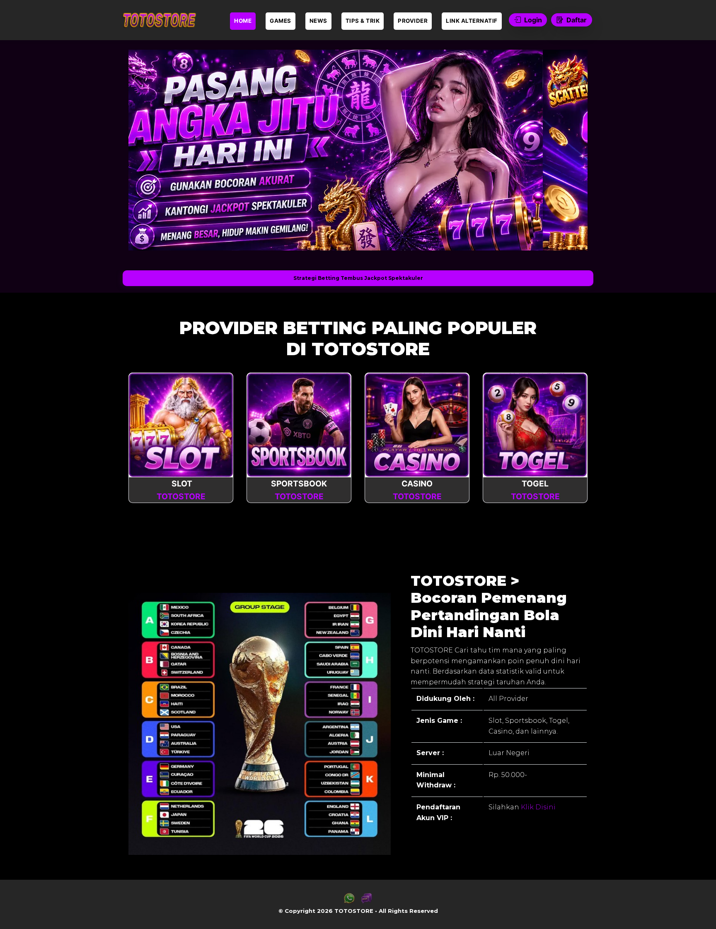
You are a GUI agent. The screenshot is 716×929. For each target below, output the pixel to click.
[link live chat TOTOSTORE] (366, 901)
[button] (147, 149)
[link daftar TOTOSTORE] (159, 20)
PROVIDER (413, 20)
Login (533, 20)
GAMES (280, 20)
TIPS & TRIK (363, 20)
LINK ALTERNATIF (472, 20)
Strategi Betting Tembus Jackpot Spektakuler (358, 278)
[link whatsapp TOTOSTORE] (349, 901)
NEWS (318, 20)
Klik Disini (537, 807)
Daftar (576, 20)
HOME (243, 20)
